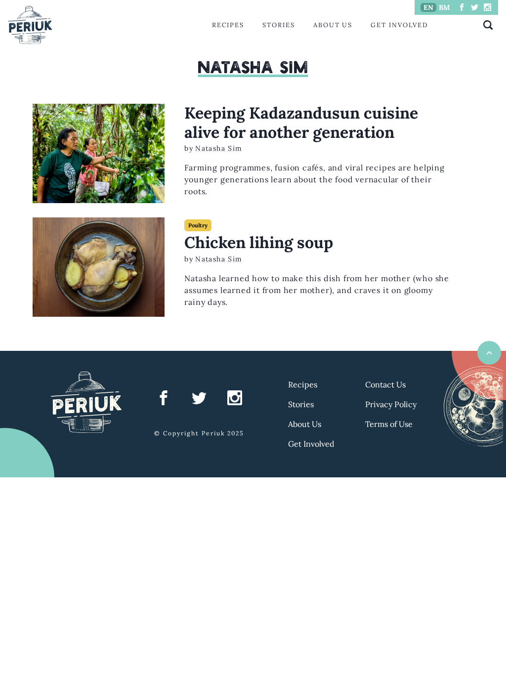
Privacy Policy (391, 404)
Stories (278, 25)
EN (428, 7)
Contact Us (385, 384)
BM (444, 7)
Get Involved (399, 25)
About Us (332, 25)
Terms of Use (389, 424)
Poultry (198, 225)
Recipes (228, 25)
